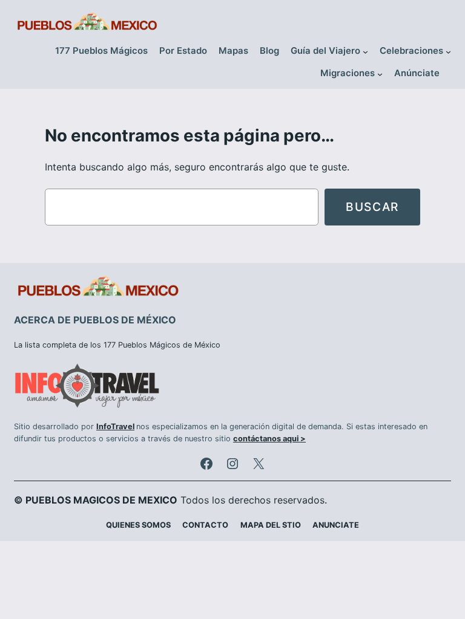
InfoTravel (115, 426)
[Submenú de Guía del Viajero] (365, 51)
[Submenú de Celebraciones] (448, 51)
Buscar (372, 206)
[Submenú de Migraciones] (380, 74)
